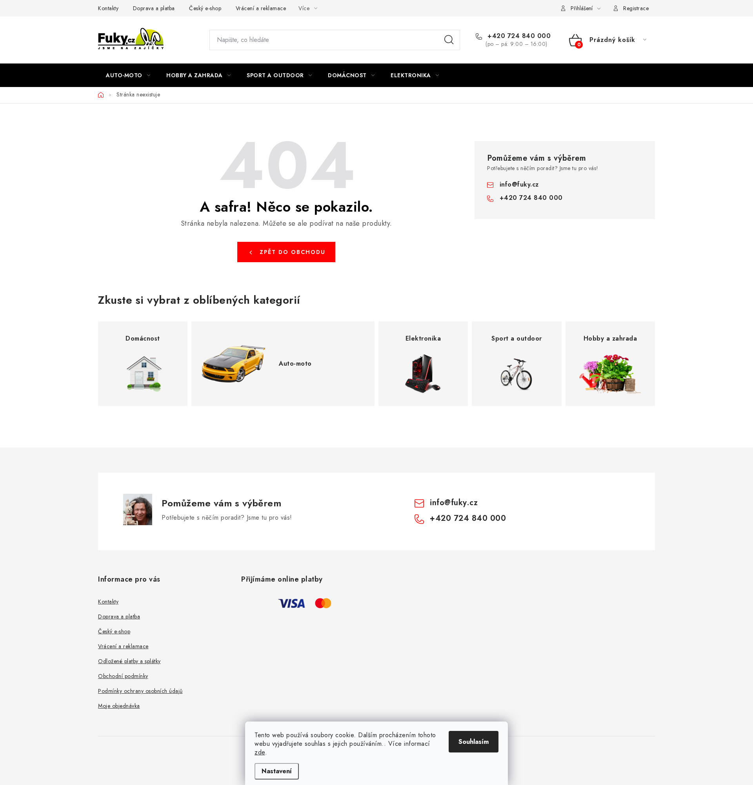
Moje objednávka (119, 706)
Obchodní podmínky (123, 676)
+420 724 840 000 (518, 36)
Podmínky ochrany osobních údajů (140, 691)
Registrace (636, 8)
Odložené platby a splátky (129, 661)
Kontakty (108, 8)
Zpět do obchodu (293, 252)
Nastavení (277, 771)
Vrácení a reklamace (261, 8)
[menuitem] (128, 75)
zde (260, 752)
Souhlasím (473, 741)
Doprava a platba (154, 8)
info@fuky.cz (519, 184)
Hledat (449, 40)
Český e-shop (205, 8)
